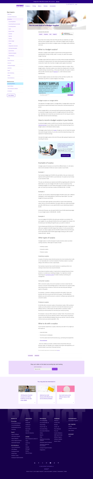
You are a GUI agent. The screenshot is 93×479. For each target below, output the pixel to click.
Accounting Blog (43, 420)
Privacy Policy (29, 471)
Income (10, 43)
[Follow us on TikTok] (54, 462)
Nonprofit (28, 422)
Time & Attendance (11, 77)
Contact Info (57, 422)
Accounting (10, 19)
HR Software (10, 91)
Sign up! (57, 1)
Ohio (27, 444)
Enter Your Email (38, 366)
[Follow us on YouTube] (50, 462)
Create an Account (72, 428)
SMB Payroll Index (58, 435)
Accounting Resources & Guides (14, 24)
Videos (41, 433)
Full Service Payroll (15, 436)
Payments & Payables (12, 53)
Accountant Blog (43, 428)
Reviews (46, 6)
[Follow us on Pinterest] (58, 462)
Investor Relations (58, 433)
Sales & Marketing (11, 72)
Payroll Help (42, 426)
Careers (56, 426)
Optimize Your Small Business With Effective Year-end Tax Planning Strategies (46, 396)
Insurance (9, 63)
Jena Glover (74, 25)
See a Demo (11, 95)
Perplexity (46, 34)
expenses (56, 71)
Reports (41, 435)
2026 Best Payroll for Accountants (44, 445)
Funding (10, 38)
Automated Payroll (15, 442)
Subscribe (55, 369)
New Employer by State (31, 438)
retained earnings (42, 125)
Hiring (9, 58)
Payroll (9, 70)
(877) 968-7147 (71, 4)
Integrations (42, 449)
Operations (10, 68)
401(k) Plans (14, 453)
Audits (10, 28)
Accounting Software (11, 83)
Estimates (10, 33)
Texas (27, 440)
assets (55, 130)
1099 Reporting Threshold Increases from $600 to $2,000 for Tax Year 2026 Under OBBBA (26, 397)
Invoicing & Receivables (13, 48)
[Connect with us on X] (42, 462)
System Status (57, 441)
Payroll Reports (14, 438)
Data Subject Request (38, 471)
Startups (27, 430)
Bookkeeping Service (16, 427)
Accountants (53, 6)
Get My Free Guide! (65, 155)
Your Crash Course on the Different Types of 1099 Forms (65, 396)
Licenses (55, 471)
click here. (58, 350)
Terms (65, 471)
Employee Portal (15, 451)
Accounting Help (43, 422)
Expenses (10, 36)
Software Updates (58, 439)
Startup (9, 75)
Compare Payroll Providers (46, 447)
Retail (27, 420)
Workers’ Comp (14, 455)
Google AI (55, 34)
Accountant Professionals (12, 16)
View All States (29, 453)
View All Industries (30, 433)
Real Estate (28, 428)
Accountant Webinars (45, 430)
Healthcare (28, 424)
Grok (50, 34)
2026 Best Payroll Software (46, 442)
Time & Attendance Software (13, 88)
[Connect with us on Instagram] (46, 462)
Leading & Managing (11, 65)
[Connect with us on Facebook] (38, 462)
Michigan (28, 449)
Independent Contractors (13, 45)
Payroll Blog (42, 424)
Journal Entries (11, 50)
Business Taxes (11, 31)
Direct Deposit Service (16, 440)
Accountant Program (73, 420)
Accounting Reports (12, 21)
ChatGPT (40, 34)
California (28, 442)
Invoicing (13, 429)
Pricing (34, 6)
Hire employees (43, 340)
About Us (56, 420)
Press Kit (56, 430)
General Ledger (11, 41)
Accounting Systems (12, 26)
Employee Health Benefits (17, 457)
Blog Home (9, 14)
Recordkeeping (11, 55)
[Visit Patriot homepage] (20, 6)
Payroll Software (10, 86)
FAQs (41, 437)
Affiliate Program (58, 437)
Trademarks (60, 471)
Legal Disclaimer (48, 471)
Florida (27, 451)
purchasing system (50, 274)
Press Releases (57, 428)
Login (76, 4)
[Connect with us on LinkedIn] (34, 462)
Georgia (27, 447)
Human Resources (11, 60)
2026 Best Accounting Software (45, 439)
